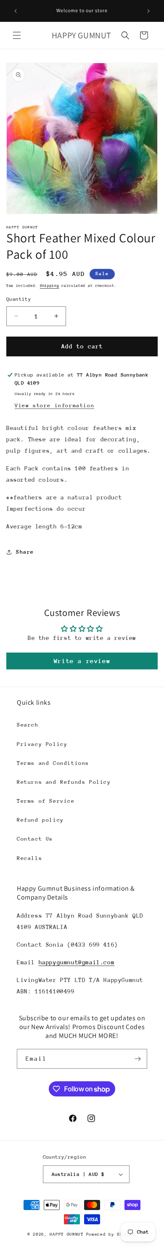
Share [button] (25, 552)
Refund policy (40, 820)
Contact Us (35, 839)
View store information (54, 405)
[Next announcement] (148, 11)
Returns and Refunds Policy (64, 782)
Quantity (18, 299)
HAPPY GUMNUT (66, 1234)
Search (28, 725)
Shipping (49, 285)
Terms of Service (46, 801)
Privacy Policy (42, 744)
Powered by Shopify (111, 1234)
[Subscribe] (137, 1059)
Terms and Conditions (53, 763)
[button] (17, 35)
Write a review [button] (82, 660)
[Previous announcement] (15, 11)
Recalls (29, 858)
